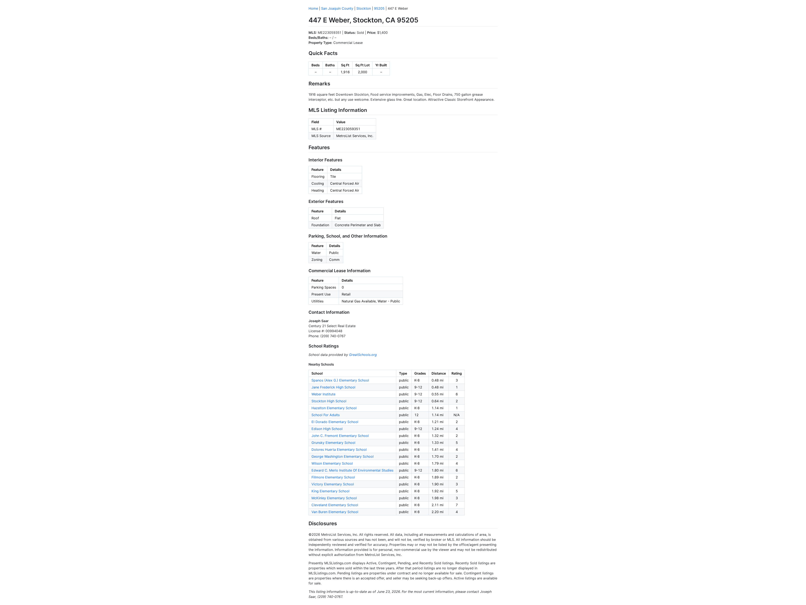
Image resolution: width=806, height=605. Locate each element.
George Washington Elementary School (342, 456)
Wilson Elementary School (332, 463)
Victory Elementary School (332, 484)
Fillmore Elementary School (333, 477)
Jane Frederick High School (333, 387)
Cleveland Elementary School (334, 505)
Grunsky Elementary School (333, 442)
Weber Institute (323, 394)
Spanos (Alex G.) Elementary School (340, 380)
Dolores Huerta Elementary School (339, 449)
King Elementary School (330, 491)
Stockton (363, 8)
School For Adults (325, 415)
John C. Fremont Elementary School (340, 436)
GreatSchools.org (363, 355)
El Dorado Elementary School (334, 422)
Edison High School (327, 429)
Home (313, 8)
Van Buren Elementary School (334, 512)
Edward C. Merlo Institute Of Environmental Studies (352, 470)
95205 (379, 8)
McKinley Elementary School (334, 498)
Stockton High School (328, 401)
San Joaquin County (337, 8)
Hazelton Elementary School (334, 408)
